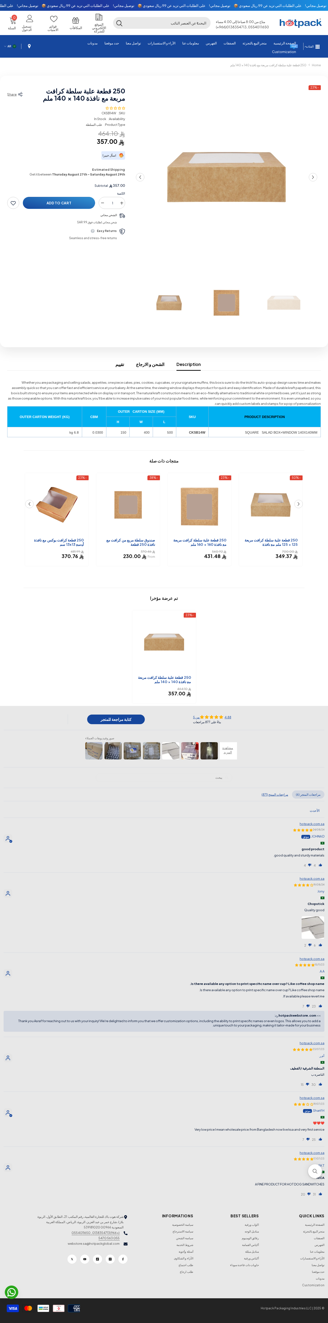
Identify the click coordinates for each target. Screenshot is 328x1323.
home (316, 65)
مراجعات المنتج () (274, 794)
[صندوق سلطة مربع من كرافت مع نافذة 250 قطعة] (128, 505)
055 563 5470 (109, 1238)
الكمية (121, 193)
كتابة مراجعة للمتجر (116, 719)
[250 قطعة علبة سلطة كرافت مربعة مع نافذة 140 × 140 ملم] (164, 642)
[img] (212, 717)
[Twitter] (72, 1259)
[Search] (162, 23)
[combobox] (168, 23)
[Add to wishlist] (13, 203)
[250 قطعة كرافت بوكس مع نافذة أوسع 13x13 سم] (57, 505)
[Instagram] (110, 1259)
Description (188, 364)
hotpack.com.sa (312, 824)
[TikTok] (97, 1259)
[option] (226, 177)
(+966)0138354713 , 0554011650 (96, 1233)
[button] (197, 23)
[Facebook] (123, 1259)
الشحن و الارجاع (150, 364)
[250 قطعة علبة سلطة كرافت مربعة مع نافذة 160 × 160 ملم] (199, 505)
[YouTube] (84, 1259)
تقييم (119, 364)
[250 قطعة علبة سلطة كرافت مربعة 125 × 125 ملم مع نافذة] (271, 505)
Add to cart (59, 203)
